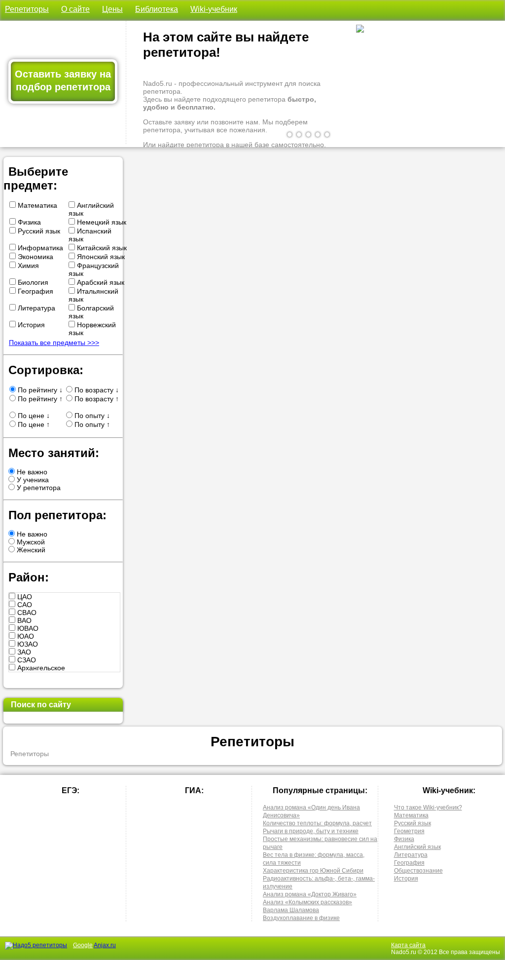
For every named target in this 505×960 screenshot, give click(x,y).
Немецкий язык (100, 222)
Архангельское (40, 668)
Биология (32, 282)
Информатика (39, 248)
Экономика (34, 257)
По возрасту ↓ (95, 390)
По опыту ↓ (91, 416)
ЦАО (23, 597)
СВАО (25, 612)
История (30, 325)
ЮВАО (26, 628)
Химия (27, 265)
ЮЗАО (26, 644)
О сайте (75, 9)
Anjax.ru (105, 945)
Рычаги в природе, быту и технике (311, 831)
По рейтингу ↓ (39, 390)
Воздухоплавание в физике (301, 918)
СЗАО (25, 660)
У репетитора (38, 488)
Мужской (30, 542)
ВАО (23, 620)
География (34, 291)
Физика (28, 222)
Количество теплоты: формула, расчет (317, 823)
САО (23, 605)
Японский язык (100, 257)
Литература (35, 308)
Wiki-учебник (213, 9)
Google (83, 945)
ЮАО (24, 636)
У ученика (32, 480)
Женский (30, 550)
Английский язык (417, 847)
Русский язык (38, 231)
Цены (112, 9)
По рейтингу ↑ (39, 399)
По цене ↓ (33, 416)
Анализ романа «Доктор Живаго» (310, 894)
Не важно (31, 472)
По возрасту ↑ (95, 399)
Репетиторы (27, 9)
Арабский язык (99, 282)
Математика (36, 205)
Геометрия (409, 831)
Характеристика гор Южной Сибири (313, 870)
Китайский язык (101, 248)
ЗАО (23, 652)
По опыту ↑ (91, 424)
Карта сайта (408, 945)
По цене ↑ (33, 424)
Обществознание (418, 870)
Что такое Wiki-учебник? (428, 807)
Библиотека (156, 9)
